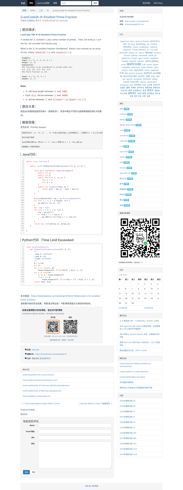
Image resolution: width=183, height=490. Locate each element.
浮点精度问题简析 (127, 382)
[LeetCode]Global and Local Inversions (38, 375)
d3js (156, 50)
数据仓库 (156, 87)
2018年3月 (148, 308)
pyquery (139, 73)
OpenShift (126, 152)
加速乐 (122, 87)
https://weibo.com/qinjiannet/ (137, 21)
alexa (132, 41)
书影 (23, 3)
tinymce (147, 79)
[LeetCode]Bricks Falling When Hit (36, 396)
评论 (33, 444)
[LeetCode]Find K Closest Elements (134, 371)
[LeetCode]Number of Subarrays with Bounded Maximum (46, 385)
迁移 (144, 96)
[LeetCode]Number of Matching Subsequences (42, 391)
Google (134, 58)
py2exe (132, 73)
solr (124, 79)
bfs (129, 44)
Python (125, 157)
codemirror (126, 50)
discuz (141, 53)
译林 (124, 205)
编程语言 (132, 93)
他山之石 (126, 178)
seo (158, 76)
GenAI (150, 55)
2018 (32, 10)
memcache (135, 67)
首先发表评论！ (46, 358)
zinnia (137, 84)
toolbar (154, 79)
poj (126, 73)
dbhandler (123, 53)
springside (137, 79)
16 (145, 293)
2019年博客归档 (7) (127, 427)
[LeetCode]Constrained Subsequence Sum (40, 380)
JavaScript (127, 135)
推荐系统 (148, 87)
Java (147, 60)
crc (148, 50)
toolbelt (126, 82)
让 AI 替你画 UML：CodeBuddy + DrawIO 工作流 (139, 321)
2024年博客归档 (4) (127, 406)
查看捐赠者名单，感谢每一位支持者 (62, 340)
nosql (131, 70)
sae (148, 75)
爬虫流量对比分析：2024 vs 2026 (133, 350)
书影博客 (94, 486)
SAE (124, 162)
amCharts (155, 41)
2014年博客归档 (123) (128, 454)
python (148, 72)
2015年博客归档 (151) (128, 449)
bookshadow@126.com (134, 24)
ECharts (127, 55)
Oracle (147, 70)
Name (32, 425)
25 (158, 298)
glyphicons (126, 58)
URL (33, 437)
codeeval (153, 47)
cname (135, 47)
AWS (125, 44)
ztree (144, 85)
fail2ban (134, 55)
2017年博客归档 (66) (128, 438)
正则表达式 (137, 90)
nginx (156, 67)
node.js (125, 70)
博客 (31, 3)
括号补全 (140, 87)
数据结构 (126, 189)
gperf (140, 58)
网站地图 (146, 3)
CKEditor (127, 47)
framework (143, 55)
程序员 (150, 90)
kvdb (124, 64)
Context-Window (139, 50)
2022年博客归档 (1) (127, 411)
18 (48, 10)
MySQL (150, 67)
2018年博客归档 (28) (128, 433)
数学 (124, 184)
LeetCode (63, 20)
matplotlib (126, 67)
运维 (148, 96)
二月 (41, 10)
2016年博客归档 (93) (128, 444)
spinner (129, 79)
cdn (148, 44)
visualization (152, 82)
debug (131, 53)
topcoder (134, 82)
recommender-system (134, 76)
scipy (153, 76)
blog (133, 44)
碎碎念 (125, 194)
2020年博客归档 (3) (127, 422)
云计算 (149, 85)
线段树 (157, 90)
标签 (121, 34)
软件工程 (137, 96)
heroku (146, 58)
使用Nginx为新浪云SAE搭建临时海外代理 (136, 388)
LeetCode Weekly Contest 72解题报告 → (95, 403)
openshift (138, 70)
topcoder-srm (128, 173)
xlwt (131, 85)
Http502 (132, 61)
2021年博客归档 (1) (127, 417)
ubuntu (143, 82)
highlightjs (154, 58)
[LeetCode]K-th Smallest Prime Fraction (49, 17)
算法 (124, 200)
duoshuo (157, 53)
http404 (125, 61)
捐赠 (55, 3)
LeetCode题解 (43, 3)
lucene (149, 64)
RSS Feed (158, 3)
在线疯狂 (31, 20)
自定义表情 (141, 93)
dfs (136, 53)
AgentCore (124, 41)
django (149, 52)
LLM (144, 64)
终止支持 (123, 93)
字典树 (133, 87)
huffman (140, 61)
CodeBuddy (144, 47)
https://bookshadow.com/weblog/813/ (51, 354)
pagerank (154, 70)
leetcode (35, 350)
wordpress (124, 85)
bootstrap (140, 44)
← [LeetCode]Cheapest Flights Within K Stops (41, 403)
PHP (122, 73)
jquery (154, 60)
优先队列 (156, 85)
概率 (130, 90)
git (155, 55)
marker (156, 64)
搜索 (95, 3)
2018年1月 (123, 308)
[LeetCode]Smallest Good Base (132, 377)
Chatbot (154, 44)
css (152, 50)
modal (143, 67)
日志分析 (124, 90)
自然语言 (150, 93)
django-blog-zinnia (130, 125)
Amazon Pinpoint (142, 41)
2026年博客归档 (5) (127, 401)
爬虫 (144, 90)
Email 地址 (30, 431)
